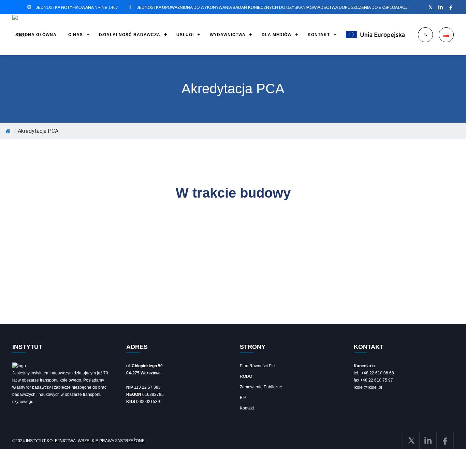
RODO (246, 376)
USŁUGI (185, 34)
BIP (243, 397)
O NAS (75, 34)
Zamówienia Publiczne (261, 387)
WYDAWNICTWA (228, 34)
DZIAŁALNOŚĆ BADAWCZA (129, 34)
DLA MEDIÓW (277, 34)
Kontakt (247, 408)
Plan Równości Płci (258, 365)
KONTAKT (319, 34)
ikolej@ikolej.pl (368, 387)
